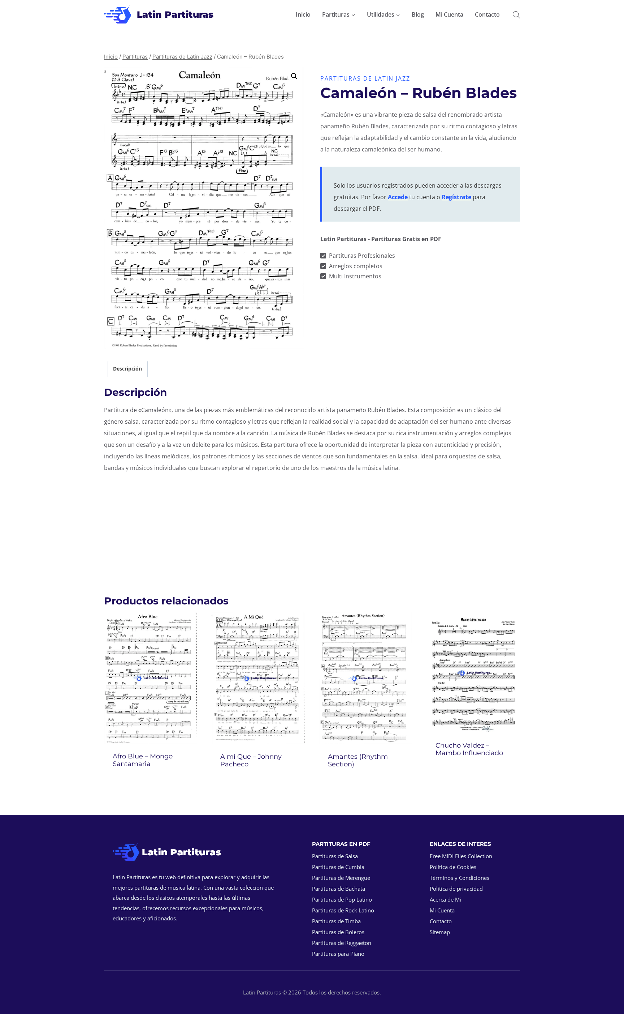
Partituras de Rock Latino (343, 910)
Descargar (473, 772)
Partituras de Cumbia (338, 866)
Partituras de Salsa (335, 856)
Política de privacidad (456, 888)
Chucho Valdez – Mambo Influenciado (469, 749)
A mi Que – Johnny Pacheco (251, 761)
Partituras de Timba (336, 921)
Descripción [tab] (127, 368)
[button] (294, 76)
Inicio (303, 14)
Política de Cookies (453, 866)
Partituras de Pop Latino (342, 899)
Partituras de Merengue (341, 877)
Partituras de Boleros (338, 932)
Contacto (487, 14)
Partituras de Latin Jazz (365, 78)
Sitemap (440, 932)
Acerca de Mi (445, 899)
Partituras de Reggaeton (341, 942)
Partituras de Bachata (338, 888)
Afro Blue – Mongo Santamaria (143, 760)
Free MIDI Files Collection (461, 856)
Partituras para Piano (338, 953)
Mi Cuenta (449, 14)
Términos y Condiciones (459, 877)
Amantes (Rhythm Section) (358, 761)
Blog (418, 14)
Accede (398, 197)
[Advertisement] (312, 530)
